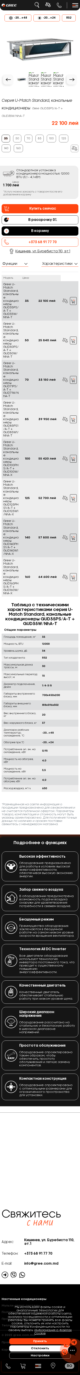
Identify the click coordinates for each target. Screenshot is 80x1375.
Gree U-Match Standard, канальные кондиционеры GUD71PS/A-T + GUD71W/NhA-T (11, 380)
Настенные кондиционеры (24, 1299)
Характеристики (57, 263)
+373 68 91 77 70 (59, 5)
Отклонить (40, 1348)
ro (69, 1366)
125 (63, 138)
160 (18, 148)
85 (39, 138)
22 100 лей (46, 301)
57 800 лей (47, 537)
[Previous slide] (8, 79)
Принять (40, 1341)
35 (6, 138)
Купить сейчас (42, 208)
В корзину (73, 301)
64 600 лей (47, 577)
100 (51, 138)
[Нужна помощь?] (69, 1347)
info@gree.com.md (41, 1263)
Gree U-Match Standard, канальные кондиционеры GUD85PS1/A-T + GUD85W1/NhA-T (11, 419)
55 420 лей (47, 458)
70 (28, 138)
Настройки (40, 1355)
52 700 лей (47, 498)
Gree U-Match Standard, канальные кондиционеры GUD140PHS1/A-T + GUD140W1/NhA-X (11, 537)
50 (17, 138)
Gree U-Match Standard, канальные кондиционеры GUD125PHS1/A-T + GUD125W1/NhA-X (11, 498)
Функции (9, 263)
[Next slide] (72, 79)
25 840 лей (47, 340)
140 (6, 148)
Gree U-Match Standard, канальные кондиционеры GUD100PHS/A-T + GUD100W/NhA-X (11, 459)
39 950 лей (47, 419)
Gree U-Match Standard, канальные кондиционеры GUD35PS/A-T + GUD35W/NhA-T (11, 301)
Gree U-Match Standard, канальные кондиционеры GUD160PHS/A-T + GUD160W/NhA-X (11, 577)
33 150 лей (47, 379)
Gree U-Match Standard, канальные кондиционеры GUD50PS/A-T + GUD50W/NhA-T (11, 340)
